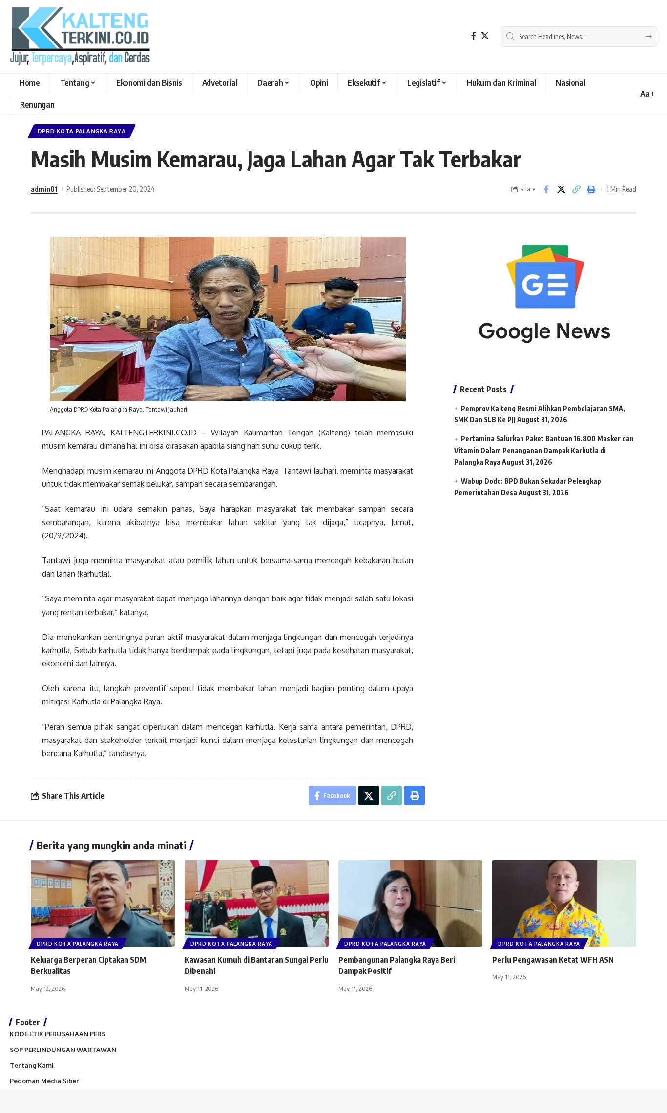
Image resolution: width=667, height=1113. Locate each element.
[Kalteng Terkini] (80, 36)
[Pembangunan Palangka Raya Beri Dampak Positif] (410, 903)
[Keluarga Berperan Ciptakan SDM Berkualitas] (103, 903)
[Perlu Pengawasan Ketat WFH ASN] (564, 903)
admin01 (44, 189)
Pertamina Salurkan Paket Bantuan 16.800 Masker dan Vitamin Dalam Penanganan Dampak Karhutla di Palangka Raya (544, 450)
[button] (646, 94)
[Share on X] (561, 189)
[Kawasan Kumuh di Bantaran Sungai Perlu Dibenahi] (257, 903)
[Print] (591, 189)
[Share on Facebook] (546, 189)
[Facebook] (474, 35)
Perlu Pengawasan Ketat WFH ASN (553, 960)
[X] (485, 35)
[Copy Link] (576, 189)
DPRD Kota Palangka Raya (82, 131)
